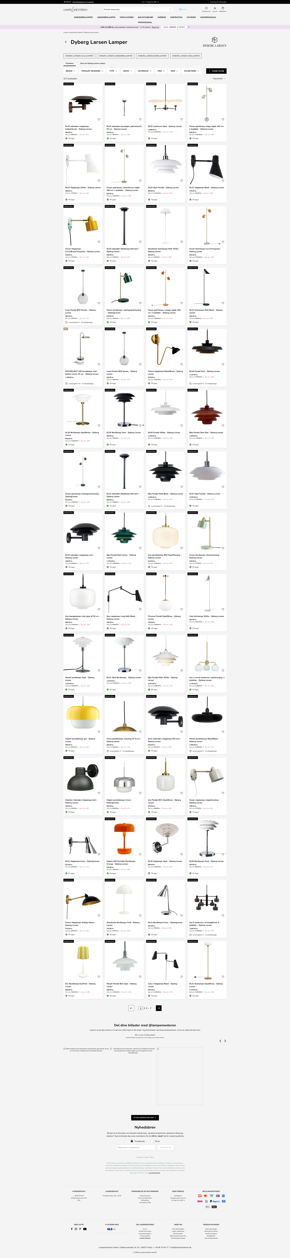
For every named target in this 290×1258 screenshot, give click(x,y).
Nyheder (191, 17)
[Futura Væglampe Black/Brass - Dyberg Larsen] (165, 358)
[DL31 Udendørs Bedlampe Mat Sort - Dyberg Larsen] (124, 480)
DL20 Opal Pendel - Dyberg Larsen (163, 187)
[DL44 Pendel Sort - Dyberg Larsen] (207, 358)
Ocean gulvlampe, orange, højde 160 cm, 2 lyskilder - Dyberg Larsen (164, 311)
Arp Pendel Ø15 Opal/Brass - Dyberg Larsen (164, 801)
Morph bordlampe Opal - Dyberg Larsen (79, 678)
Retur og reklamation (145, 1198)
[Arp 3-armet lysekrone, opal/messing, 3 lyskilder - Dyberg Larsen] (207, 664)
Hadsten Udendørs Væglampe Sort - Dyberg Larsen (81, 801)
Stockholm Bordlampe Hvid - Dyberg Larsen (123, 923)
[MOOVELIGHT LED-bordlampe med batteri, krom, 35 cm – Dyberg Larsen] (83, 358)
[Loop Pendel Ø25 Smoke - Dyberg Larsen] (124, 358)
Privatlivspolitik (145, 1236)
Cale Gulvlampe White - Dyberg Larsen (206, 616)
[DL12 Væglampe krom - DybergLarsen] (83, 847)
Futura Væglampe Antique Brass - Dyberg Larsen (80, 923)
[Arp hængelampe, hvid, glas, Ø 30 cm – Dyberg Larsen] (83, 602)
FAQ (78, 1200)
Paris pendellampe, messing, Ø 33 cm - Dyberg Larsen (124, 740)
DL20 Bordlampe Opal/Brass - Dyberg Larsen (82, 433)
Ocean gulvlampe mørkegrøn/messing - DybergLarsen (82, 495)
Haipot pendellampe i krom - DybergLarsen (119, 801)
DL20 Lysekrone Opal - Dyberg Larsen (165, 126)
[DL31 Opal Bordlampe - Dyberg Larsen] (124, 664)
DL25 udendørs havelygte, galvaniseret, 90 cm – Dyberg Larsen (124, 127)
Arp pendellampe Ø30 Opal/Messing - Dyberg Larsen (164, 556)
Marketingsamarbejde (178, 1238)
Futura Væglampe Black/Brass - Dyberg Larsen (165, 372)
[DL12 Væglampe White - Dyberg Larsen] (83, 174)
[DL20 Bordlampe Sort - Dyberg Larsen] (124, 419)
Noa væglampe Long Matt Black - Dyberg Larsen (121, 617)
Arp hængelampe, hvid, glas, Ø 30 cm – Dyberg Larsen (82, 617)
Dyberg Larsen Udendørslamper (115, 56)
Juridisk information (145, 1231)
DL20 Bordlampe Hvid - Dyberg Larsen (206, 861)
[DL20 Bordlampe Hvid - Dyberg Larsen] (207, 847)
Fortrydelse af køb (145, 1202)
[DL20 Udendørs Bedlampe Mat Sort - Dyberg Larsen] (124, 235)
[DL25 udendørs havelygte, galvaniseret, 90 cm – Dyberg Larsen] (124, 113)
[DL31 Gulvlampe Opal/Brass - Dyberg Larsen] (207, 970)
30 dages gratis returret (178, 1198)
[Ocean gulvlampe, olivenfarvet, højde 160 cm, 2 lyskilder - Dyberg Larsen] (124, 174)
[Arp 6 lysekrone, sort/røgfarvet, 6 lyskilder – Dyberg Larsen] (207, 909)
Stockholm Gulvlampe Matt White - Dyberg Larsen (164, 250)
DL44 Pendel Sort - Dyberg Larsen (204, 371)
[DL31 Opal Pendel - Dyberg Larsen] (207, 480)
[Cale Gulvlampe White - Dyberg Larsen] (207, 602)
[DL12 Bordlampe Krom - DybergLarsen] (165, 909)
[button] (99, 119)
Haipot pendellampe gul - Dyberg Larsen (80, 740)
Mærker (80, 32)
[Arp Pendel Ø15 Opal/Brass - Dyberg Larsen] (165, 786)
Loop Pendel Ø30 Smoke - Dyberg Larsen (80, 311)
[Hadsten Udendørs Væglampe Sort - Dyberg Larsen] (83, 786)
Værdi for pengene (211, 1233)
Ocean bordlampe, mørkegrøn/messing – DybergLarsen (124, 311)
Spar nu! (155, 27)
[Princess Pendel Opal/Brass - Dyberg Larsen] (165, 602)
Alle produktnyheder (211, 1238)
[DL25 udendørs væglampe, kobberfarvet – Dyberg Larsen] (83, 113)
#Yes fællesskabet (178, 1229)
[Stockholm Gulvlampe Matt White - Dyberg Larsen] (165, 235)
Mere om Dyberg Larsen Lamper (92, 63)
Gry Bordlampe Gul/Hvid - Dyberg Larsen (80, 985)
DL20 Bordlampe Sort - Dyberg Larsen (124, 432)
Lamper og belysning (70, 32)
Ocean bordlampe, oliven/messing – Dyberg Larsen (205, 556)
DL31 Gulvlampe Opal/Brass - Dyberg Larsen (206, 985)
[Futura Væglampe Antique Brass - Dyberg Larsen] (83, 909)
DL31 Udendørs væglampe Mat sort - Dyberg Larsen (164, 740)
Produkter (70, 63)
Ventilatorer (127, 17)
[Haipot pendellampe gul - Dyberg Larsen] (83, 725)
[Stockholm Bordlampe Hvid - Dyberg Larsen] (124, 909)
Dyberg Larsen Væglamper (186, 56)
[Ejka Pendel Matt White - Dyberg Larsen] (165, 664)
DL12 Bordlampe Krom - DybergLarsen (165, 922)
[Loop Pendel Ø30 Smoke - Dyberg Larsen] (83, 296)
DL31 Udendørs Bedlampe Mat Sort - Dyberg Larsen (123, 495)
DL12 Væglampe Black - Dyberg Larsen (206, 187)
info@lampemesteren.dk (79, 1198)
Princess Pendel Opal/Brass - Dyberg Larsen (164, 617)
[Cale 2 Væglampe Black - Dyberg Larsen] (165, 970)
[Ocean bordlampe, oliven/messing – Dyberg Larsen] (207, 541)
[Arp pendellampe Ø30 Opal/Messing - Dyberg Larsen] (165, 541)
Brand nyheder (178, 1233)
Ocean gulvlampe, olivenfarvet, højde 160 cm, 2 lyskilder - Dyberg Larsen (123, 188)
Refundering (145, 1200)
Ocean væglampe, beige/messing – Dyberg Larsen (204, 801)
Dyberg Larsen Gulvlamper (79, 56)
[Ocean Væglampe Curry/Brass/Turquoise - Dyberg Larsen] (83, 235)
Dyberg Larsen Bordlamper (152, 56)
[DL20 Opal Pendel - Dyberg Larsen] (165, 174)
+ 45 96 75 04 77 (79, 1196)
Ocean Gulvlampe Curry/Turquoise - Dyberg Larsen (205, 250)
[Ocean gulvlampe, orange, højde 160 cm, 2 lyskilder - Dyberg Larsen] (165, 296)
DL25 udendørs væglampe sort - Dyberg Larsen (79, 556)
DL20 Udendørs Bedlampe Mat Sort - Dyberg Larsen (123, 250)
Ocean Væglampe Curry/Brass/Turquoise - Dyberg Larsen (82, 250)
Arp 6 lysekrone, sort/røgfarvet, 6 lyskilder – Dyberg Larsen (204, 923)
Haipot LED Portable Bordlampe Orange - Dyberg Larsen (121, 862)
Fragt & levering (145, 1196)
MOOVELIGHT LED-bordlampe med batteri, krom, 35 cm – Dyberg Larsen (81, 372)
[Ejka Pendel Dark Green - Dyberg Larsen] (124, 541)
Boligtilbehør (211, 1236)
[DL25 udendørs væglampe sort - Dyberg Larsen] (83, 541)
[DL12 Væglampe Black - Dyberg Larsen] (207, 174)
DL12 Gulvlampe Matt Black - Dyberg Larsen (205, 311)
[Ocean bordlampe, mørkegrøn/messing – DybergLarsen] (124, 296)
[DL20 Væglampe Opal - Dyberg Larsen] (165, 847)
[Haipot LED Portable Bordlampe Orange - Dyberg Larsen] (124, 847)
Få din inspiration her (144, 1117)
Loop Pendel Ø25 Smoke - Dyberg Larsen (122, 372)
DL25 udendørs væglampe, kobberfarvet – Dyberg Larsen (78, 127)
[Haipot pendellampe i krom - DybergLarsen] (124, 786)
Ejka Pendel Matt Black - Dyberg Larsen (165, 493)
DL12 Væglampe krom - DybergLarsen (82, 861)
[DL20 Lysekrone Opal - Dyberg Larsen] (165, 113)
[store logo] (75, 9)
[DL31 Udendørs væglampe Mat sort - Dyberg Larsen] (165, 725)
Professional (145, 22)
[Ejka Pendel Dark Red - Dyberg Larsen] (207, 419)
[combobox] (137, 9)
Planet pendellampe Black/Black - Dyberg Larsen (204, 740)
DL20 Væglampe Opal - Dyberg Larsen (165, 861)
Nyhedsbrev (178, 1196)
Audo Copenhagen (211, 1229)
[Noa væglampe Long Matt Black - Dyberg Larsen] (124, 602)
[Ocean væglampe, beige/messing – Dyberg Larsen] (207, 786)
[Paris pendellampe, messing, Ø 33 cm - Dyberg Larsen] (124, 725)
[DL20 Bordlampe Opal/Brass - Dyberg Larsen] (83, 419)
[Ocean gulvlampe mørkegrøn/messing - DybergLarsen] (83, 480)
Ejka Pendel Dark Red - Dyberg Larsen (206, 432)
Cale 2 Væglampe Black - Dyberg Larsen (162, 985)
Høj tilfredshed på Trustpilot (83, 2)
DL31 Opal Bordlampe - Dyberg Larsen (124, 677)
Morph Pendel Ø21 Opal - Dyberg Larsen (122, 985)
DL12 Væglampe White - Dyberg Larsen (83, 187)
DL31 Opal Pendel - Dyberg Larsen (204, 493)
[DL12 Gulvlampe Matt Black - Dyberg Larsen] (207, 296)
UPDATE (174, 27)
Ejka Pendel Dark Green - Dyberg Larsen (121, 556)
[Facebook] (71, 1229)
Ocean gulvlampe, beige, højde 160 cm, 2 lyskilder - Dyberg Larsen (206, 127)
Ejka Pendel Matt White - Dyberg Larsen (162, 678)
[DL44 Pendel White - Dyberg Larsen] (165, 419)
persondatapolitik (154, 1173)
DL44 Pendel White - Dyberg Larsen (164, 432)
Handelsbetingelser (145, 1233)
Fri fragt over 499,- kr (178, 1200)
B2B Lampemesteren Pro (178, 1236)
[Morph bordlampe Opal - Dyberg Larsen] (83, 664)
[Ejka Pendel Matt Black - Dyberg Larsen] (165, 480)
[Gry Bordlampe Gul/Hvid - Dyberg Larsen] (83, 970)
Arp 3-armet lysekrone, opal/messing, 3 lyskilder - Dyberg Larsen (206, 678)
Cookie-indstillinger (178, 1231)
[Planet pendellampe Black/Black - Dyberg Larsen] (207, 725)
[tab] (70, 71)
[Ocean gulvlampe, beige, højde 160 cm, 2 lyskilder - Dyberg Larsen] (207, 113)
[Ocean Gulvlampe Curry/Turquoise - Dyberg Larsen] (207, 235)
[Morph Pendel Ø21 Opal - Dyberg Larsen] (124, 970)
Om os (145, 1229)
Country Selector (145, 1238)
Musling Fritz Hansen (211, 1231)
